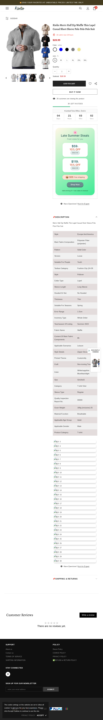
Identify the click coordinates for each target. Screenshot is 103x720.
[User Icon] (88, 8)
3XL (85, 60)
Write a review (88, 615)
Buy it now (75, 92)
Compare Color (42, 65)
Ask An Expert (83, 204)
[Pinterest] (8, 674)
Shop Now (75, 184)
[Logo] (19, 8)
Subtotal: (56, 76)
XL (73, 60)
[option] (28, 46)
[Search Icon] (80, 8)
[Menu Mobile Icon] (7, 8)
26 (57, 99)
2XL (79, 60)
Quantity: (56, 67)
